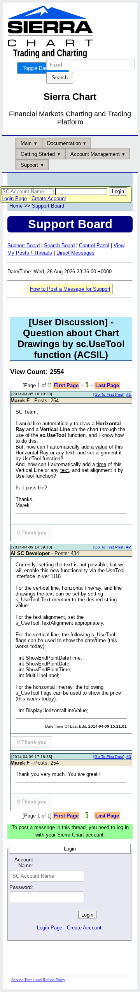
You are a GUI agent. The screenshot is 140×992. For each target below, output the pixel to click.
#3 (128, 756)
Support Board (48, 206)
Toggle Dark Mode (43, 68)
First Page (66, 385)
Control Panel (94, 245)
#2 (128, 547)
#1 (128, 394)
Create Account (49, 198)
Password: (21, 887)
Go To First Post (108, 394)
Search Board (59, 245)
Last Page (107, 385)
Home (16, 206)
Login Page (14, 198)
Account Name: (23, 862)
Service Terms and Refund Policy (38, 980)
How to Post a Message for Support (70, 289)
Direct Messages (75, 253)
